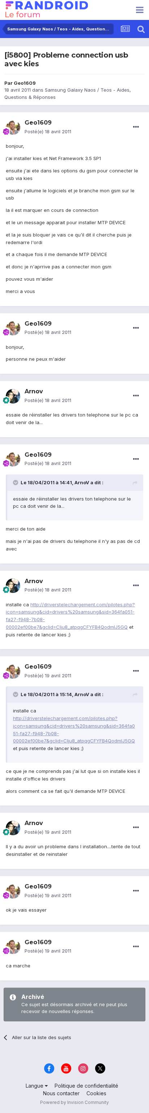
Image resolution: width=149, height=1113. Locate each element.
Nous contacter (61, 1093)
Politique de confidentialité (86, 1086)
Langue (35, 1086)
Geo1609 (25, 83)
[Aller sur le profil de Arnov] (13, 396)
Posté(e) (48, 131)
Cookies (96, 1093)
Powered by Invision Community (74, 1102)
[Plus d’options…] (136, 127)
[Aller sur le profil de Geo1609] (13, 127)
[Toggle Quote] (16, 482)
